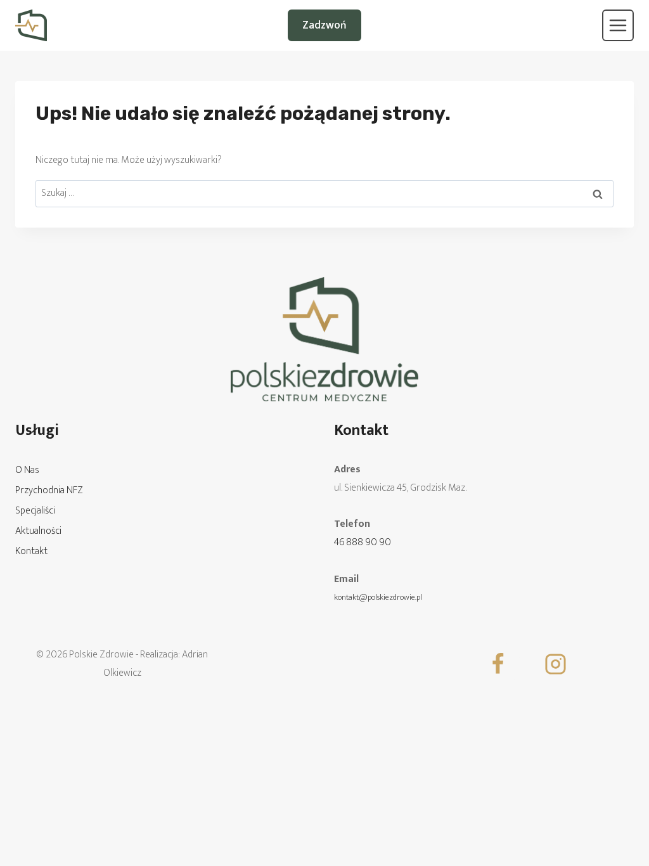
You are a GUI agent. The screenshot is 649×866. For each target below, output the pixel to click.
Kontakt (31, 551)
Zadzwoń (324, 25)
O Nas (27, 470)
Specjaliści (35, 510)
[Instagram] (556, 664)
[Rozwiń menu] (618, 25)
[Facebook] (498, 664)
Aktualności (38, 531)
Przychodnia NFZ (49, 490)
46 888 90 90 (362, 542)
